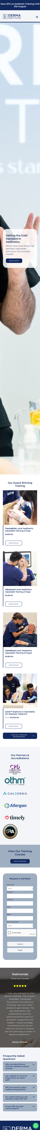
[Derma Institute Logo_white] (17, 1127)
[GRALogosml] (10, 825)
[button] (20, 1066)
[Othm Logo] (15, 776)
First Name (10, 892)
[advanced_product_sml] (20, 552)
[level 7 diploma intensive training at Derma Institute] (20, 674)
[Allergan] (15, 800)
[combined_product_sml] (20, 613)
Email (8, 907)
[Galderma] (15, 788)
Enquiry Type (10, 884)
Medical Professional (12, 922)
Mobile (9, 914)
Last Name (10, 899)
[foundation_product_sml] (20, 491)
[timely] (15, 812)
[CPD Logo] (15, 763)
